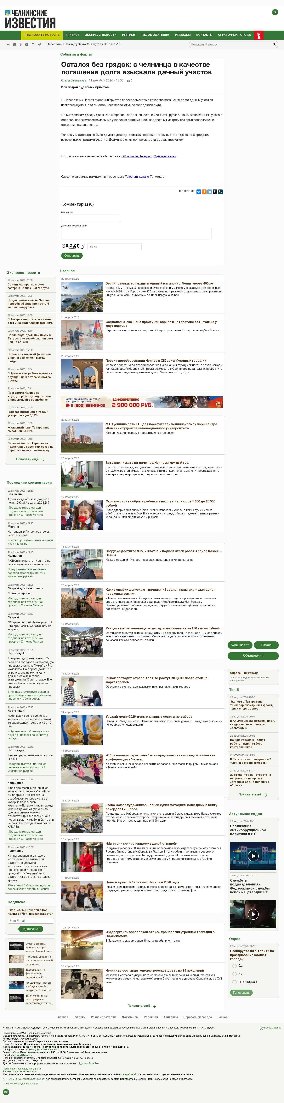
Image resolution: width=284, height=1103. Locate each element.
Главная (62, 1017)
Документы (130, 1017)
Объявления (253, 655)
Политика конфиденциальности (20, 1084)
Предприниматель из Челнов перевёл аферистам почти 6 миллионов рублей (27, 573)
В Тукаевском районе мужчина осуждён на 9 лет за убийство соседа (28, 735)
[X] (215, 191)
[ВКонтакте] (198, 191)
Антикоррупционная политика (19, 1071)
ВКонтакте (130, 156)
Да (240, 966)
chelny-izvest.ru (129, 1074)
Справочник (197, 1017)
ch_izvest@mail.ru (21, 1055)
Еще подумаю (248, 982)
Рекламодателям (155, 35)
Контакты (204, 35)
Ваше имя (67, 213)
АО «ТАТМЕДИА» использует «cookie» (24, 1079)
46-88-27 (53, 1050)
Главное (72, 35)
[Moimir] (33, 44)
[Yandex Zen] (14, 44)
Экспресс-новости (100, 35)
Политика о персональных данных (22, 1069)
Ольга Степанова (74, 80)
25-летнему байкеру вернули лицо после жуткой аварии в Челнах (30, 887)
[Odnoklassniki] (21, 44)
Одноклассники (165, 156)
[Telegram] (39, 44)
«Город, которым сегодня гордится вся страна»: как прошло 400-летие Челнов (25, 511)
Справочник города (234, 35)
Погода (266, 645)
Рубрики (128, 35)
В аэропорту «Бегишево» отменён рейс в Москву (31, 542)
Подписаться (30, 929)
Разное (223, 1017)
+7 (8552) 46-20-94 (36, 1050)
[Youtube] (27, 44)
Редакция (183, 35)
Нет (241, 974)
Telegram (145, 156)
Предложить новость (42, 35)
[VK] (8, 44)
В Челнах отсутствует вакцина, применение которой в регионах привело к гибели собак (29, 695)
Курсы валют (240, 645)
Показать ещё (27, 459)
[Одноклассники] (204, 191)
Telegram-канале (137, 177)
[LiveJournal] (220, 191)
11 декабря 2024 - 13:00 (106, 80)
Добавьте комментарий (74, 226)
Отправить (72, 255)
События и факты (76, 54)
